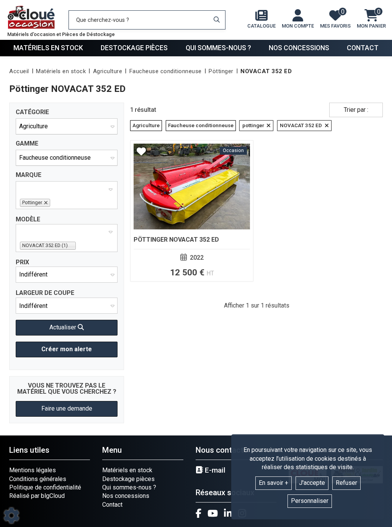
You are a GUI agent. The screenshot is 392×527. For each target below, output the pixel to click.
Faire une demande (66, 408)
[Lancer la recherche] (216, 19)
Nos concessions (299, 48)
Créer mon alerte (66, 349)
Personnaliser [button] (309, 500)
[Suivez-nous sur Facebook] (198, 513)
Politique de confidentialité (45, 487)
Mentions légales (32, 470)
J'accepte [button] (312, 482)
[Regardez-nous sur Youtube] (212, 513)
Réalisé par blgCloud (37, 495)
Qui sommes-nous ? (218, 48)
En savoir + (273, 482)
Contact (363, 48)
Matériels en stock (48, 48)
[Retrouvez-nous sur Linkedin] (228, 513)
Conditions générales (37, 479)
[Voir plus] (192, 211)
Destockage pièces (134, 48)
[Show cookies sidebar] (11, 515)
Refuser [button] (346, 482)
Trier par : (356, 109)
